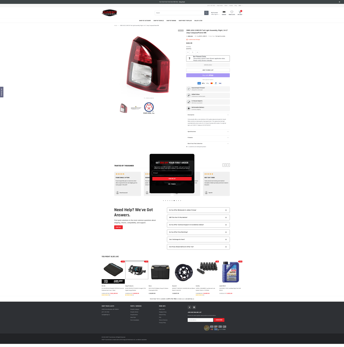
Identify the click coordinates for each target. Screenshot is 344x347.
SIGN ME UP (172, 179)
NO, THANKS (172, 184)
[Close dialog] (192, 156)
